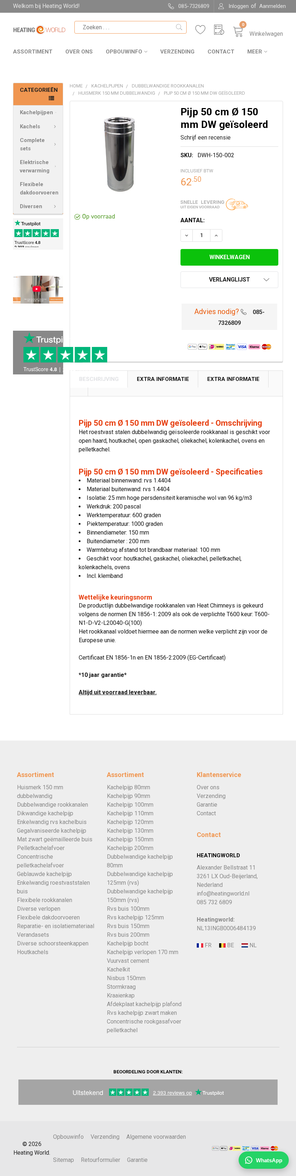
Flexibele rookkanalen (44, 900)
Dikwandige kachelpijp (45, 813)
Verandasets (33, 934)
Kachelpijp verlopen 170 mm (142, 952)
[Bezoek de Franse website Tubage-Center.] (207, 945)
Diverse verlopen (38, 908)
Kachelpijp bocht (127, 943)
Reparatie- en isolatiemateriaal (55, 926)
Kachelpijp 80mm (128, 787)
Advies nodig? (216, 311)
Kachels (30, 126)
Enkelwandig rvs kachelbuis (52, 822)
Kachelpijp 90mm (128, 796)
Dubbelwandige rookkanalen (52, 804)
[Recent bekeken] (223, 30)
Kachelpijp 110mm (130, 813)
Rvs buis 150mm (128, 926)
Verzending (177, 51)
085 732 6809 (214, 902)
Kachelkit (118, 969)
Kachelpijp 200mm (130, 848)
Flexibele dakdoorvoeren (39, 188)
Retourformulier (100, 1159)
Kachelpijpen (36, 112)
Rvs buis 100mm (128, 908)
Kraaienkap (121, 995)
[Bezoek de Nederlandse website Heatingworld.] (229, 945)
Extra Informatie (163, 379)
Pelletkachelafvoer (41, 848)
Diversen (31, 206)
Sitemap (63, 1159)
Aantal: (192, 220)
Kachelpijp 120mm (130, 822)
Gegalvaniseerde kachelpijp (51, 830)
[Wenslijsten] (204, 30)
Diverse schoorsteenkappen (52, 943)
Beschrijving (99, 379)
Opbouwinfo (124, 51)
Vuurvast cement (128, 960)
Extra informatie (233, 379)
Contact (221, 51)
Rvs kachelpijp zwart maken (142, 1012)
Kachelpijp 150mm (130, 839)
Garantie (207, 804)
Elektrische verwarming (34, 166)
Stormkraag (121, 986)
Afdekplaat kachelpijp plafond (144, 1004)
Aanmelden (272, 6)
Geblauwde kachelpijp (44, 874)
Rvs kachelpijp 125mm (135, 917)
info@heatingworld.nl (223, 893)
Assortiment (32, 51)
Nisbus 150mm (126, 978)
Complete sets (32, 144)
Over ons (79, 51)
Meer (254, 51)
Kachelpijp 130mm (130, 830)
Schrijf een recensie (205, 137)
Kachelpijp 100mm (130, 804)
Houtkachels (32, 952)
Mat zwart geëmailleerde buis (54, 839)
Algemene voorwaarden (156, 1136)
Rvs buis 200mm (128, 934)
